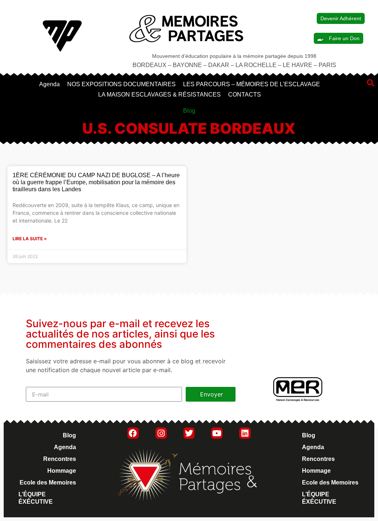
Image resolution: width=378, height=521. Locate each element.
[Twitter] (189, 433)
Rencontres (59, 459)
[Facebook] (133, 433)
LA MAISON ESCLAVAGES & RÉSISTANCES (159, 94)
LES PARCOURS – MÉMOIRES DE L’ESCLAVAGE (251, 84)
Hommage (61, 471)
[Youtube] (217, 433)
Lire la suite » (30, 238)
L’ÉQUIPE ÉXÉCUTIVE (35, 498)
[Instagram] (161, 433)
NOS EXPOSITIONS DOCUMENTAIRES (121, 84)
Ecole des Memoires (48, 482)
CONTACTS (244, 94)
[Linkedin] (245, 433)
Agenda (49, 84)
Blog (69, 435)
